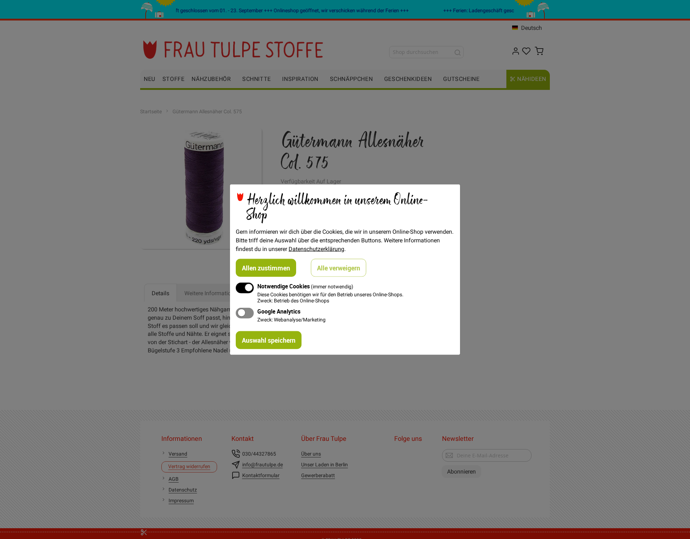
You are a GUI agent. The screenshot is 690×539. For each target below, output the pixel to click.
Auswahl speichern (268, 340)
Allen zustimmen (266, 267)
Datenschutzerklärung (316, 248)
